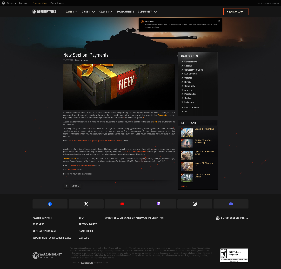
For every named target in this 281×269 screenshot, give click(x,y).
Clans (103, 11)
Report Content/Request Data (52, 237)
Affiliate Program (44, 231)
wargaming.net (47, 255)
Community (145, 11)
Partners (38, 224)
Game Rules (86, 231)
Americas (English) (233, 218)
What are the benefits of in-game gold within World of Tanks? (95, 141)
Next (74, 186)
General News (81, 60)
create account (272, 3)
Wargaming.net (87, 263)
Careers (84, 237)
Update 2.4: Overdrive (204, 129)
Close (219, 21)
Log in (259, 3)
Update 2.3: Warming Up (204, 164)
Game (69, 11)
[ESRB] (234, 255)
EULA (81, 217)
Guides (86, 11)
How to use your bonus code (135, 152)
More (183, 186)
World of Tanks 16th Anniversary (203, 141)
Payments (71, 169)
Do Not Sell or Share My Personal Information (134, 217)
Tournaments (125, 11)
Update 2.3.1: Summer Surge (204, 153)
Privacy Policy (88, 224)
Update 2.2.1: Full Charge (202, 175)
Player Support (42, 217)
